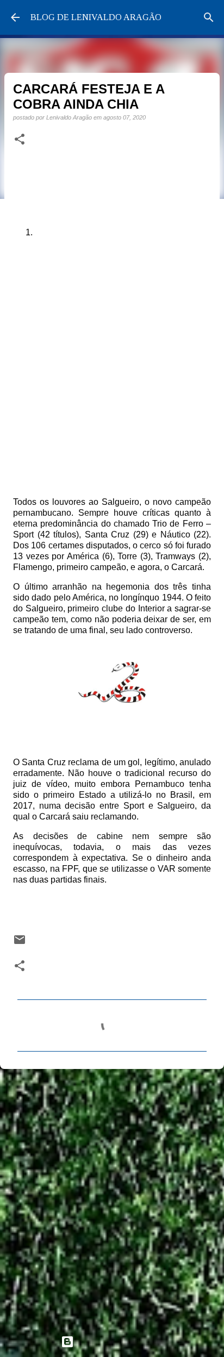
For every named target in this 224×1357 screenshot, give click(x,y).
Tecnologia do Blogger (118, 1341)
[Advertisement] (112, 1197)
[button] (19, 140)
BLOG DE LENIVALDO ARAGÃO (95, 17)
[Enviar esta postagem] (19, 943)
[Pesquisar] (208, 17)
